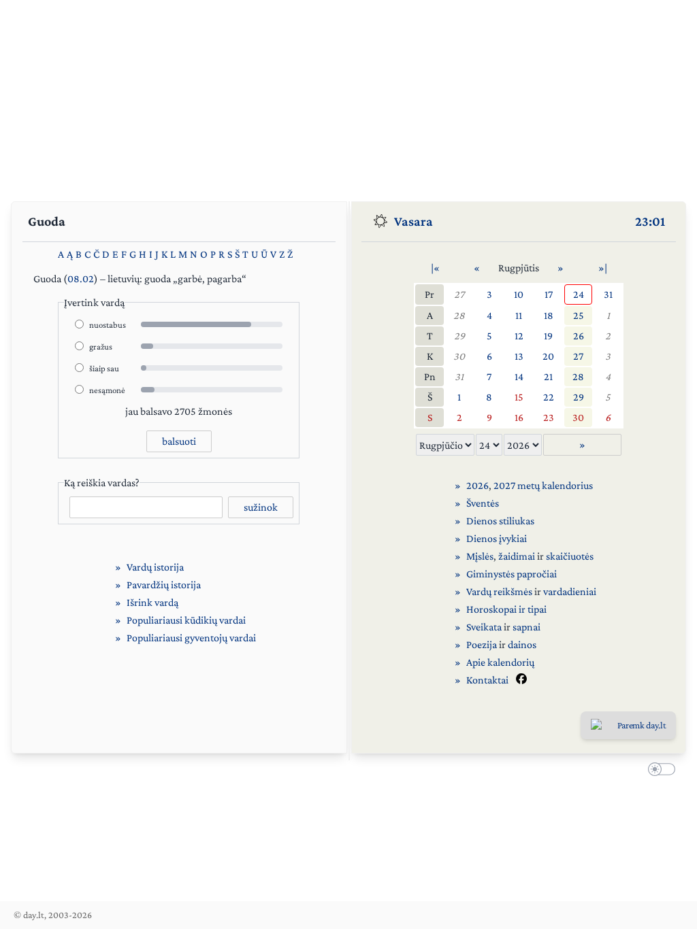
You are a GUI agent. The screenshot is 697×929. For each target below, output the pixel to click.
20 (548, 356)
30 (459, 356)
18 (548, 315)
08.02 (80, 278)
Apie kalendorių (500, 662)
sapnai (526, 626)
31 (608, 294)
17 (549, 294)
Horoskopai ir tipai (506, 609)
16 (519, 417)
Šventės (482, 503)
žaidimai (516, 556)
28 (459, 315)
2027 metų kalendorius (543, 485)
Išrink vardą (152, 602)
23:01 (650, 221)
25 (578, 315)
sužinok (261, 507)
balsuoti (179, 441)
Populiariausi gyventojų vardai (191, 637)
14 (519, 376)
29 (459, 335)
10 (518, 294)
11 (518, 315)
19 (548, 335)
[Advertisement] (348, 95)
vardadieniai (569, 591)
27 (459, 294)
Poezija (481, 644)
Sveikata (484, 626)
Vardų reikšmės (499, 591)
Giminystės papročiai (511, 573)
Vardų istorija (155, 567)
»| (602, 267)
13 (519, 356)
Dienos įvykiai (496, 538)
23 (548, 417)
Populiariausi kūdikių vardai (186, 620)
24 (578, 294)
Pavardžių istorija (164, 584)
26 (578, 335)
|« (435, 267)
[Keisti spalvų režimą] (659, 771)
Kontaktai (487, 680)
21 (548, 376)
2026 (477, 485)
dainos (522, 644)
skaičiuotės (570, 556)
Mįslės (479, 556)
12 (519, 335)
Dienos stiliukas (500, 520)
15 (519, 397)
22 (548, 397)
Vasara (413, 221)
